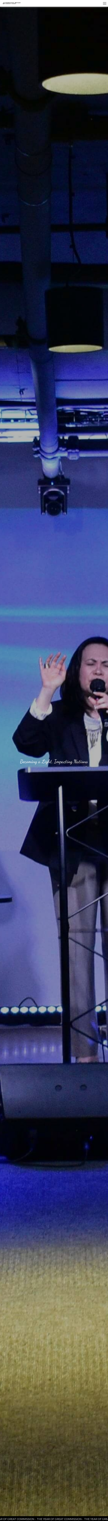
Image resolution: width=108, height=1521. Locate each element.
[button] (104, 3)
